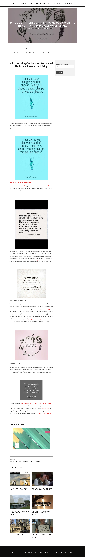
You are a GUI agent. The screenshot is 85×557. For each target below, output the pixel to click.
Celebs (53, 3)
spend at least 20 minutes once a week (32, 319)
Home (15, 3)
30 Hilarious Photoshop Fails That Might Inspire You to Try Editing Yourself (20, 490)
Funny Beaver (34, 3)
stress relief (37, 461)
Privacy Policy (16, 552)
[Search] (74, 3)
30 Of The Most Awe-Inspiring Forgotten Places (20, 535)
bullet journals (45, 408)
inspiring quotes (13, 461)
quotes (31, 461)
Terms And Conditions (29, 552)
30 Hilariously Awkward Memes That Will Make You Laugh (41, 513)
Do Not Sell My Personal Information (63, 552)
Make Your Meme (45, 3)
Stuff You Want (23, 3)
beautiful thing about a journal (18, 366)
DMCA (40, 552)
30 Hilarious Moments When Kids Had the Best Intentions (42, 536)
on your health (36, 127)
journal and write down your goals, (32, 260)
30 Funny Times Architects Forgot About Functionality (19, 513)
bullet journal (18, 405)
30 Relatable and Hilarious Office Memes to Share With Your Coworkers (42, 490)
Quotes (54, 28)
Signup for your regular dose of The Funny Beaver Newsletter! (64, 63)
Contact (46, 552)
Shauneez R (34, 539)
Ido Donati (31, 28)
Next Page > (12, 459)
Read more (47, 432)
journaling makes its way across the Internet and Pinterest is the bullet (36, 403)
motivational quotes (23, 461)
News (58, 3)
